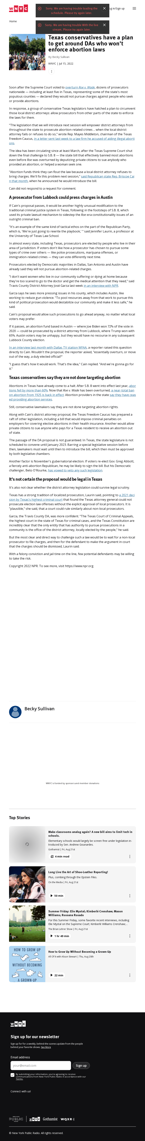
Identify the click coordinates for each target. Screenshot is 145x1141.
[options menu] (51, 71)
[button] (72, 844)
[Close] (104, 8)
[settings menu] (134, 8)
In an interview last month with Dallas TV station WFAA (48, 347)
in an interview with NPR (101, 286)
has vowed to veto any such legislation (75, 470)
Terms (19, 1078)
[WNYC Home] (18, 8)
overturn (80, 87)
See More (46, 1047)
